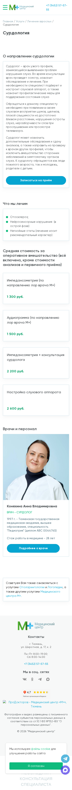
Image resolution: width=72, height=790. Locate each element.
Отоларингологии (32, 587)
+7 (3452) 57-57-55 (36, 663)
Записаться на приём (36, 180)
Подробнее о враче (33, 548)
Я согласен (36, 766)
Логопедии (55, 587)
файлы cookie (40, 749)
